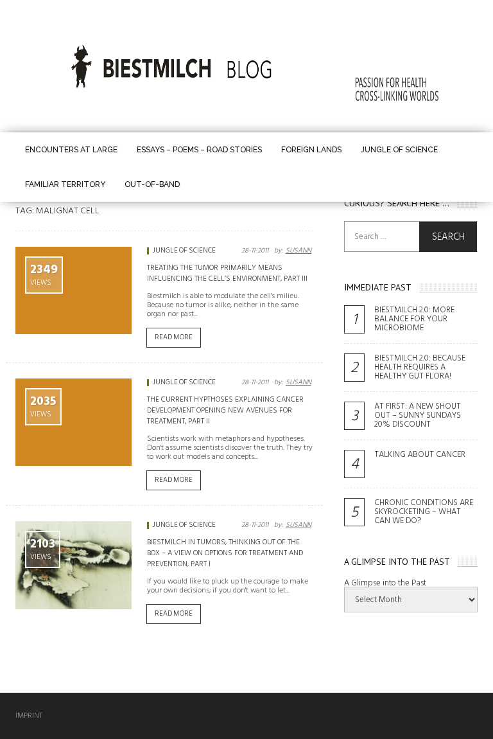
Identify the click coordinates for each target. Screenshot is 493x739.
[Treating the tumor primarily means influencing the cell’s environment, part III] (73, 290)
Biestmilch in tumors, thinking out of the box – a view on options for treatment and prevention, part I (225, 553)
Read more (174, 337)
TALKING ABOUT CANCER (419, 454)
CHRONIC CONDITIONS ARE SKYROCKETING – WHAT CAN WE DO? (423, 511)
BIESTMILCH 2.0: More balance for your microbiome (414, 319)
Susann (298, 250)
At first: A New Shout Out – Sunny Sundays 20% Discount (417, 415)
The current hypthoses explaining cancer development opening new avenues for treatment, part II (225, 410)
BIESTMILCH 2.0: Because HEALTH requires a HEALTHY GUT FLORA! (419, 367)
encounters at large (71, 149)
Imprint (28, 715)
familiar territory (65, 184)
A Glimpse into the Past (385, 583)
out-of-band (152, 184)
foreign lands (311, 149)
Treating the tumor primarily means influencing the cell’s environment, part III (227, 273)
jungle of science (399, 149)
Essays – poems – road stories (199, 149)
